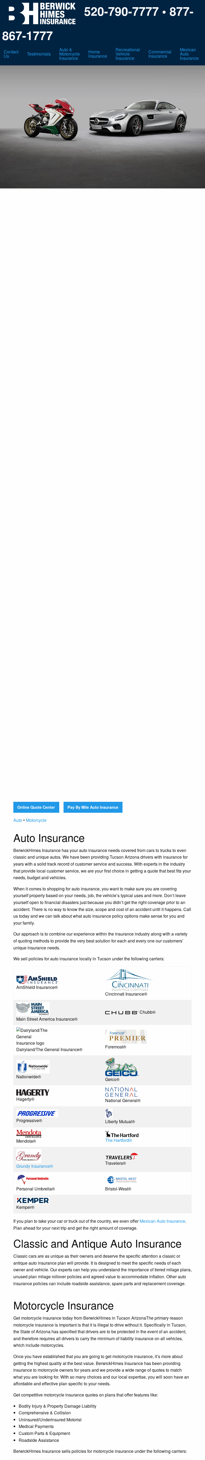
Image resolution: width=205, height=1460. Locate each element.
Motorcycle (36, 820)
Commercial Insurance (159, 54)
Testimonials (39, 54)
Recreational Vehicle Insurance (128, 53)
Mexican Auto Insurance (189, 53)
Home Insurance (97, 54)
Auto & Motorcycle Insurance (69, 53)
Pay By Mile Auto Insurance (93, 807)
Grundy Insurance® (34, 1166)
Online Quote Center (36, 807)
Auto (17, 820)
